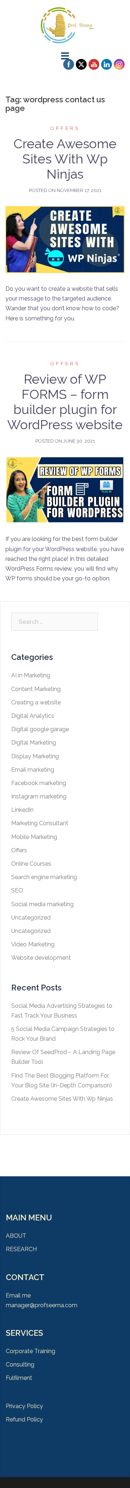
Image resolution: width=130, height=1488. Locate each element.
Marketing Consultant (39, 823)
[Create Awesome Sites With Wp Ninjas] (65, 239)
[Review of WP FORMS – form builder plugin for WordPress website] (65, 489)
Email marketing (32, 769)
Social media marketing (42, 904)
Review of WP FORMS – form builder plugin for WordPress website (65, 401)
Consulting (20, 1364)
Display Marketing (35, 756)
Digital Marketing (33, 742)
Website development (41, 957)
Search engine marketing (44, 877)
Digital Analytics (32, 715)
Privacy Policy (24, 1406)
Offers (65, 128)
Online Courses (31, 863)
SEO (17, 890)
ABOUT (16, 1235)
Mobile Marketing (34, 836)
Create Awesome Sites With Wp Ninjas (65, 159)
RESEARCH (21, 1249)
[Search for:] (54, 622)
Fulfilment (19, 1377)
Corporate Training (30, 1351)
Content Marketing (36, 689)
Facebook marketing (38, 783)
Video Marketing (33, 944)
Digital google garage (40, 729)
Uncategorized (31, 917)
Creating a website (36, 702)
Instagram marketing (38, 796)
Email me (18, 1295)
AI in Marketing (30, 675)
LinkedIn (22, 809)
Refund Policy (24, 1419)
